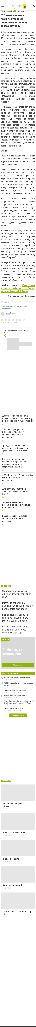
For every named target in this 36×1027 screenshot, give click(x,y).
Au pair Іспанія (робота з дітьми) (14, 804)
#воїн (17, 307)
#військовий (23, 307)
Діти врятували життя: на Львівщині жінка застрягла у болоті (15, 491)
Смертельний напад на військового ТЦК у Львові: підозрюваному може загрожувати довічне (14, 463)
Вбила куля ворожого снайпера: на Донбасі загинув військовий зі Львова (18, 288)
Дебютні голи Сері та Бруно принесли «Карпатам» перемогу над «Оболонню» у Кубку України (17, 418)
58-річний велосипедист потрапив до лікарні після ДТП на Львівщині (16, 505)
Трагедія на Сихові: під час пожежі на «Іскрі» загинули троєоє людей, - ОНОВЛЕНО (15, 448)
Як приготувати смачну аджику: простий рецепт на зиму (16, 594)
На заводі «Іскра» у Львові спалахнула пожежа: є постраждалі (14, 518)
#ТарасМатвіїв (10, 307)
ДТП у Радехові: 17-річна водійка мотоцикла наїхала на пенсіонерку (17, 478)
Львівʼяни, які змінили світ (12, 652)
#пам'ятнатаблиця (6, 308)
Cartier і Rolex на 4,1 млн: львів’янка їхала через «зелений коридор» (15, 629)
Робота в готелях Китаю (14, 832)
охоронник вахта (11, 859)
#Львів (3, 307)
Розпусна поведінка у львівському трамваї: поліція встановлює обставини (17, 605)
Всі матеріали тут (18, 665)
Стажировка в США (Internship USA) (17, 912)
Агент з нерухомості (12, 885)
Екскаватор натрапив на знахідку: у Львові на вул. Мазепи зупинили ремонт (15, 617)
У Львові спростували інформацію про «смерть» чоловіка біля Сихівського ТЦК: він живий (17, 433)
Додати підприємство (18, 715)
